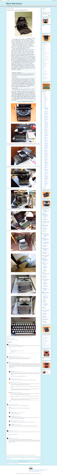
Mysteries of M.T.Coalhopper (45, 283)
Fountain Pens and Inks (45, 53)
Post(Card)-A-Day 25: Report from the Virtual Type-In (46, 120)
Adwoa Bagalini (37, 469)
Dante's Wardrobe (45, 225)
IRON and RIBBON (45, 319)
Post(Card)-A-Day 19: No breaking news (46, 136)
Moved (44, 301)
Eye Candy (10, 339)
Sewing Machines (45, 73)
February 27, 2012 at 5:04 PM (17, 371)
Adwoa (12, 371)
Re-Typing (44, 321)
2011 (44, 187)
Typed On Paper (45, 303)
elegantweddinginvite (13, 350)
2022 (44, 92)
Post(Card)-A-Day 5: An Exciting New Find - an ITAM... (46, 173)
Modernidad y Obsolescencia (45, 266)
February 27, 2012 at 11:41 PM (17, 378)
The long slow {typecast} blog (45, 259)
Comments (44, 11)
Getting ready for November (46, 253)
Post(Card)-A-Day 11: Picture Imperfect (46, 157)
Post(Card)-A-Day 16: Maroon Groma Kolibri (46, 143)
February (45, 107)
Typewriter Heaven (45, 245)
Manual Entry (45, 252)
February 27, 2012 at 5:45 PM (17, 424)
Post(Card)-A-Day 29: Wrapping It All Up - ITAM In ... (46, 109)
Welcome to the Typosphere (45, 214)
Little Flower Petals (45, 279)
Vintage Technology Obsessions (46, 248)
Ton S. (10, 404)
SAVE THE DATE (45, 264)
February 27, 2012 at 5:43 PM (20, 420)
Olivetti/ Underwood (45, 59)
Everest (43, 50)
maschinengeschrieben (12, 356)
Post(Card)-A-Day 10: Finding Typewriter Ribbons (46, 160)
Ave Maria (44, 246)
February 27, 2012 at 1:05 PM (15, 362)
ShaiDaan (12, 382)
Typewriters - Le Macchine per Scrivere (46, 239)
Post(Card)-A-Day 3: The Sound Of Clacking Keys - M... (46, 179)
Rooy (43, 68)
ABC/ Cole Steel (44, 44)
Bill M (9, 344)
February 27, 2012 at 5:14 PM (13, 430)
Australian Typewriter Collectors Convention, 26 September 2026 (46, 216)
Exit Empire (44, 270)
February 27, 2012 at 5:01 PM (17, 416)
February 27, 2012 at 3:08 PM (14, 404)
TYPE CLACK (45, 276)
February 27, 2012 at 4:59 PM (20, 412)
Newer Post (8, 458)
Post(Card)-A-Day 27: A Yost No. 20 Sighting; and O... (46, 114)
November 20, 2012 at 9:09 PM (17, 382)
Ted (9, 430)
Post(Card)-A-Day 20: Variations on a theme (46, 133)
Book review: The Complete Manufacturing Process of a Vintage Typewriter (46, 211)
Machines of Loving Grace (46, 341)
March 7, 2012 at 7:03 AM (14, 438)
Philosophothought (46, 292)
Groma (43, 54)
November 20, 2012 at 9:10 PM (17, 392)
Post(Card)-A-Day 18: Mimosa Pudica (46, 138)
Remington (13, 339)
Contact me (15, 5)
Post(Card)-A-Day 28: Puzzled (46, 111)
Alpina (43, 45)
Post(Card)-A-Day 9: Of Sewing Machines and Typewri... (46, 163)
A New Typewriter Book (46, 219)
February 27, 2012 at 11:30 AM (14, 344)
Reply (9, 347)
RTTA (43, 69)
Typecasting (16, 339)
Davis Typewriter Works (46, 255)
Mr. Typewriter (44, 342)
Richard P (10, 362)
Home (19, 5)
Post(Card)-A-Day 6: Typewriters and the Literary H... (46, 170)
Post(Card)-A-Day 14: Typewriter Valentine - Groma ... (46, 148)
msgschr (44, 307)
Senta (43, 72)
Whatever (44, 316)
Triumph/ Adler (44, 77)
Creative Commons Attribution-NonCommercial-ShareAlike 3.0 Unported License (38, 470)
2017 (44, 94)
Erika (43, 49)
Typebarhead (45, 313)
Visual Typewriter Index (10, 5)
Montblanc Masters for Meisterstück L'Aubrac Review (45, 298)
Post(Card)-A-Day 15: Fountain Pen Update (46, 146)
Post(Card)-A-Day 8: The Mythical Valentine (46, 165)
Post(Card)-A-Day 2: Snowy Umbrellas (46, 182)
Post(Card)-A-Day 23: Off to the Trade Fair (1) (46, 125)
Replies (11, 349)
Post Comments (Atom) (25, 461)
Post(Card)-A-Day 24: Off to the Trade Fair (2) (46, 123)
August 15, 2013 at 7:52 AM (19, 350)
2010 (44, 188)
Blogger (41, 473)
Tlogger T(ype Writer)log (45, 288)
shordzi (10, 438)
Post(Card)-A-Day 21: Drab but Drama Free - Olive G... (46, 130)
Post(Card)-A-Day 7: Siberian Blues (46, 168)
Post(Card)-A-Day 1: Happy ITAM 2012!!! (46, 184)
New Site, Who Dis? (45, 228)
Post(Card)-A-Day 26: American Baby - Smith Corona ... (46, 117)
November (45, 97)
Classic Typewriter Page (45, 337)
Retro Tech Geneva (14, 3)
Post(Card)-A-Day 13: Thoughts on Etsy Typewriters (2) (46, 151)
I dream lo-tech (45, 285)
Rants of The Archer (46, 233)
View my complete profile (48, 373)
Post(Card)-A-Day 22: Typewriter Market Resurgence (46, 127)
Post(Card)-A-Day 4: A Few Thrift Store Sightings (46, 176)
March (45, 106)
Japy (43, 58)
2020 (44, 93)
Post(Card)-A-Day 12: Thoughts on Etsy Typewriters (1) (46, 154)
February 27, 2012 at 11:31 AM (19, 356)
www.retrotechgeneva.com (37, 471)
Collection (44, 48)
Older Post (38, 458)
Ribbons (44, 67)
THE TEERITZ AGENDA (46, 221)
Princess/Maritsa (45, 63)
